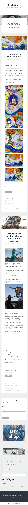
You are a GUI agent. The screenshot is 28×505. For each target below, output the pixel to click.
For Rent (7, 243)
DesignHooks (17, 503)
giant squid (7, 200)
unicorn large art (16, 390)
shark (11, 208)
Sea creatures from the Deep (11, 464)
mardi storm (16, 201)
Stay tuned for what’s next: (10, 370)
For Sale (15, 59)
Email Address (5, 402)
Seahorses (16, 244)
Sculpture (9, 244)
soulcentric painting (9, 210)
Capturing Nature (8, 466)
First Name (4, 406)
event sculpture (14, 385)
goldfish (13, 200)
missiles (7, 205)
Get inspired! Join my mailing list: (12, 186)
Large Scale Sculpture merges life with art (13, 461)
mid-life (7, 203)
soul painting (16, 208)
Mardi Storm (14, 5)
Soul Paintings (8, 469)
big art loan (7, 385)
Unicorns (14, 246)
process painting (9, 206)
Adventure (8, 59)
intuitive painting (8, 201)
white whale (17, 210)
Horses (19, 243)
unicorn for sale (8, 390)
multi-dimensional (14, 205)
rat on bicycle (17, 206)
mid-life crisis (13, 203)
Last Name (4, 410)
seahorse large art (9, 388)
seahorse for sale (9, 387)
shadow (7, 208)
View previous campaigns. (7, 415)
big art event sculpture (10, 383)
